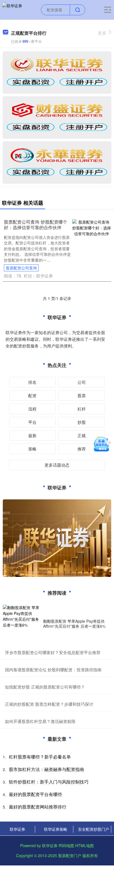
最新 (32, 435)
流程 (32, 409)
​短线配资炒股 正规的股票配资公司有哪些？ (45, 687)
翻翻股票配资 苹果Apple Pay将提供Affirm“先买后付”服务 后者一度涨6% (74, 623)
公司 (81, 382)
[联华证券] (12, 9)
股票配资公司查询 (21, 268)
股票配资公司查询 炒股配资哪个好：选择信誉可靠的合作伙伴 (35, 224)
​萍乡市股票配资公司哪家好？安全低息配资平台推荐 (52, 652)
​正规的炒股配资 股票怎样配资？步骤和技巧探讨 (49, 704)
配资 (32, 395)
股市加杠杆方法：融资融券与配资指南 (46, 769)
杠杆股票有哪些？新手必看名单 (40, 757)
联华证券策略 (55, 829)
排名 (32, 382)
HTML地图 (84, 845)
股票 (81, 395)
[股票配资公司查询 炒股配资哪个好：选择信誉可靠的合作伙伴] (91, 227)
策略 (32, 449)
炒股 (81, 422)
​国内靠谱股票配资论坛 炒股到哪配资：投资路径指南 (53, 669)
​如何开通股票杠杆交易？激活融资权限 (40, 721)
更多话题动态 (57, 465)
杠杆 (81, 409)
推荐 (81, 449)
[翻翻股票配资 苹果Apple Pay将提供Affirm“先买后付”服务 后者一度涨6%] (21, 623)
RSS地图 (66, 845)
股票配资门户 (69, 855)
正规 (81, 435)
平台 (32, 422)
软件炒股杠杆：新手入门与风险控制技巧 (49, 782)
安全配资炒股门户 (93, 829)
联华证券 (17, 829)
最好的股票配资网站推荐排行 (37, 807)
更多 (102, 33)
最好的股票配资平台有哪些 (35, 794)
